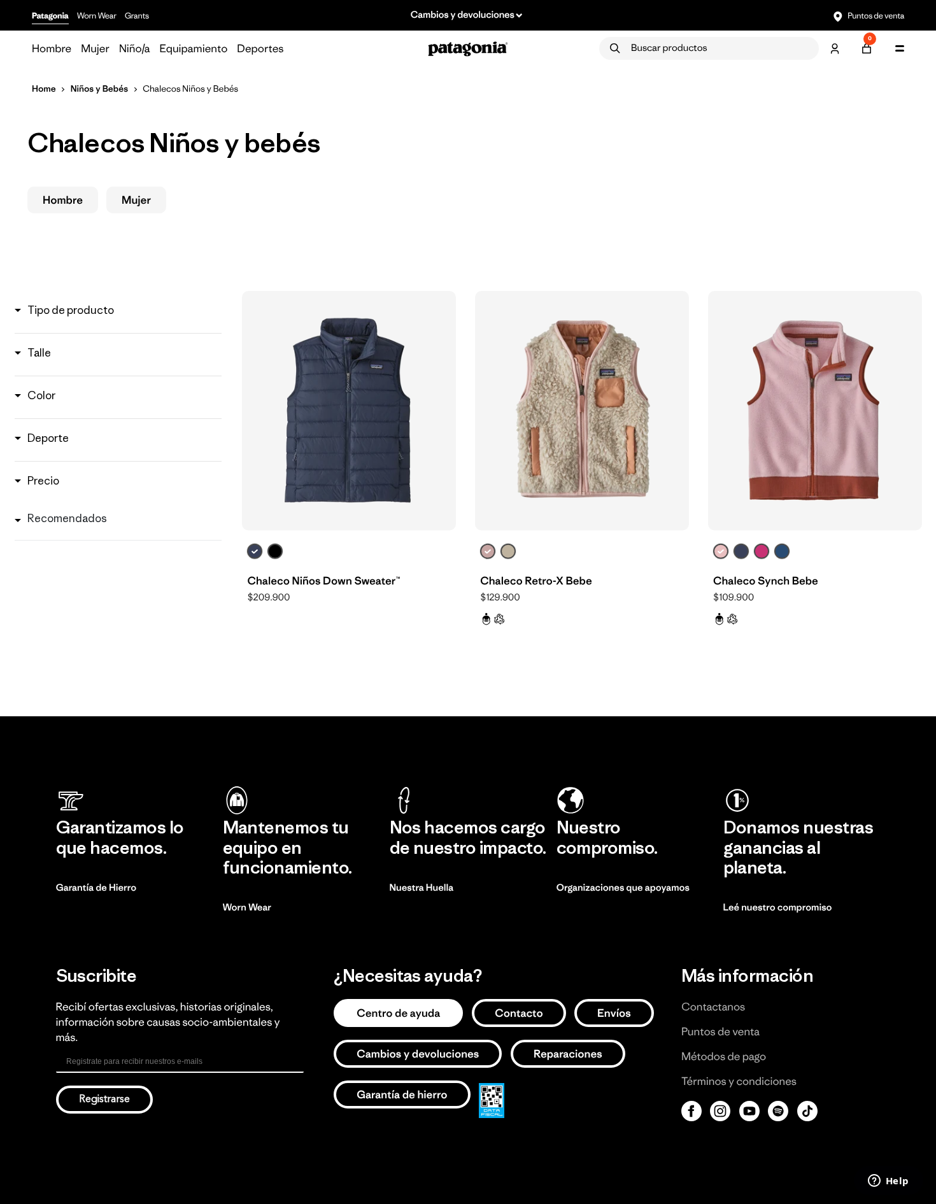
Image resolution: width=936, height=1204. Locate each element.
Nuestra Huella (422, 888)
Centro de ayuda (398, 1013)
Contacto (519, 1013)
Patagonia (50, 15)
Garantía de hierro (402, 1094)
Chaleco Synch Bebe (765, 581)
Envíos (614, 1013)
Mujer (136, 200)
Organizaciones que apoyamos (623, 888)
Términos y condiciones (739, 1081)
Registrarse (104, 1099)
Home (44, 88)
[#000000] (275, 551)
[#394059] (254, 551)
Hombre (63, 200)
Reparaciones (568, 1054)
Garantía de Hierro (96, 888)
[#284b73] (782, 551)
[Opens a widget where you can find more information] (888, 1182)
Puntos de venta (875, 15)
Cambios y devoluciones (418, 1054)
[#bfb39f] (508, 551)
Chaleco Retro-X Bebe (536, 581)
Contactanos (713, 1007)
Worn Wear (97, 15)
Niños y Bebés (99, 88)
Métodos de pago (723, 1056)
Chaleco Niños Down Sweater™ (323, 581)
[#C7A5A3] (487, 551)
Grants (137, 15)
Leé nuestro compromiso (777, 908)
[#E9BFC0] (720, 551)
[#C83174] (761, 551)
